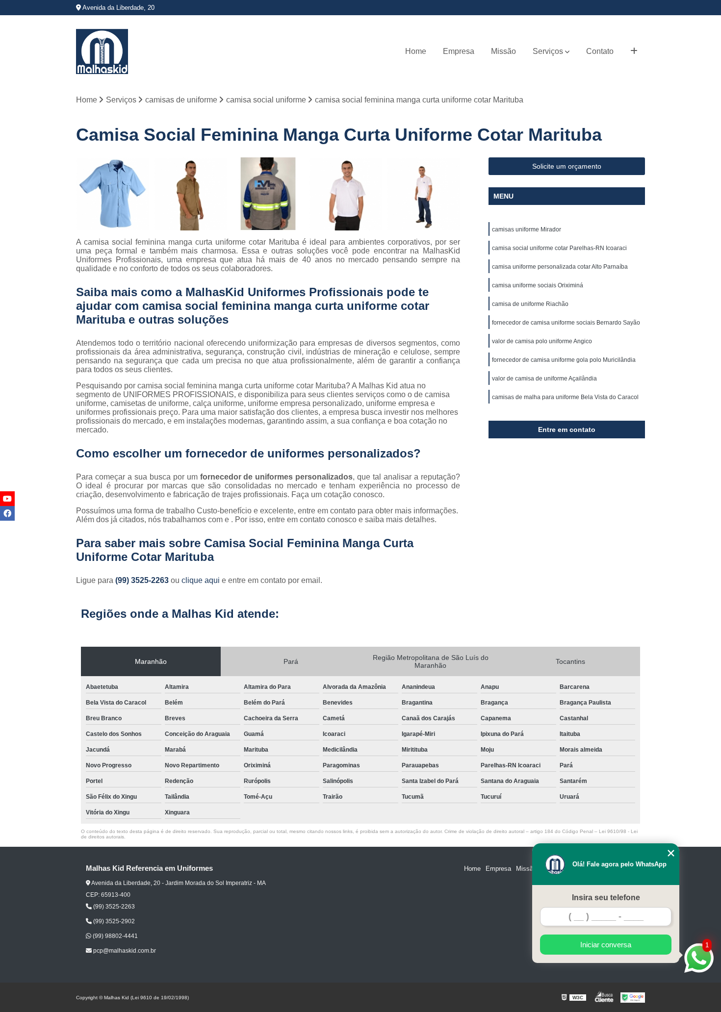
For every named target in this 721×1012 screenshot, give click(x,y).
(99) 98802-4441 (114, 936)
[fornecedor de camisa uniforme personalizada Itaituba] (268, 193)
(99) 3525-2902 (113, 921)
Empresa (458, 51)
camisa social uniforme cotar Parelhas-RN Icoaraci (559, 248)
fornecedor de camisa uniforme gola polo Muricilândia (564, 359)
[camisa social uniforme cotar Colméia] (112, 193)
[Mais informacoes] (634, 51)
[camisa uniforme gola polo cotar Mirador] (346, 193)
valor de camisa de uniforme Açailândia (544, 378)
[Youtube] (7, 498)
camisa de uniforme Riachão (530, 304)
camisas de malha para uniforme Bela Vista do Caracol (565, 397)
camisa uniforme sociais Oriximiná (537, 285)
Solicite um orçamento (566, 166)
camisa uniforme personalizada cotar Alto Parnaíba (560, 266)
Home (415, 51)
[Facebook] (7, 513)
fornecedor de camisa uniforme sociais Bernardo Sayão (566, 322)
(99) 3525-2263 (143, 580)
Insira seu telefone (606, 897)
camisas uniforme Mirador (526, 229)
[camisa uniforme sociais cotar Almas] (190, 193)
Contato (600, 51)
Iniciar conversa (605, 944)
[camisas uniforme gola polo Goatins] (423, 193)
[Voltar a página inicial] (102, 51)
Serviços (548, 51)
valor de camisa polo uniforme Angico (542, 341)
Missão (503, 51)
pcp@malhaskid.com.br (124, 950)
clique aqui (200, 580)
